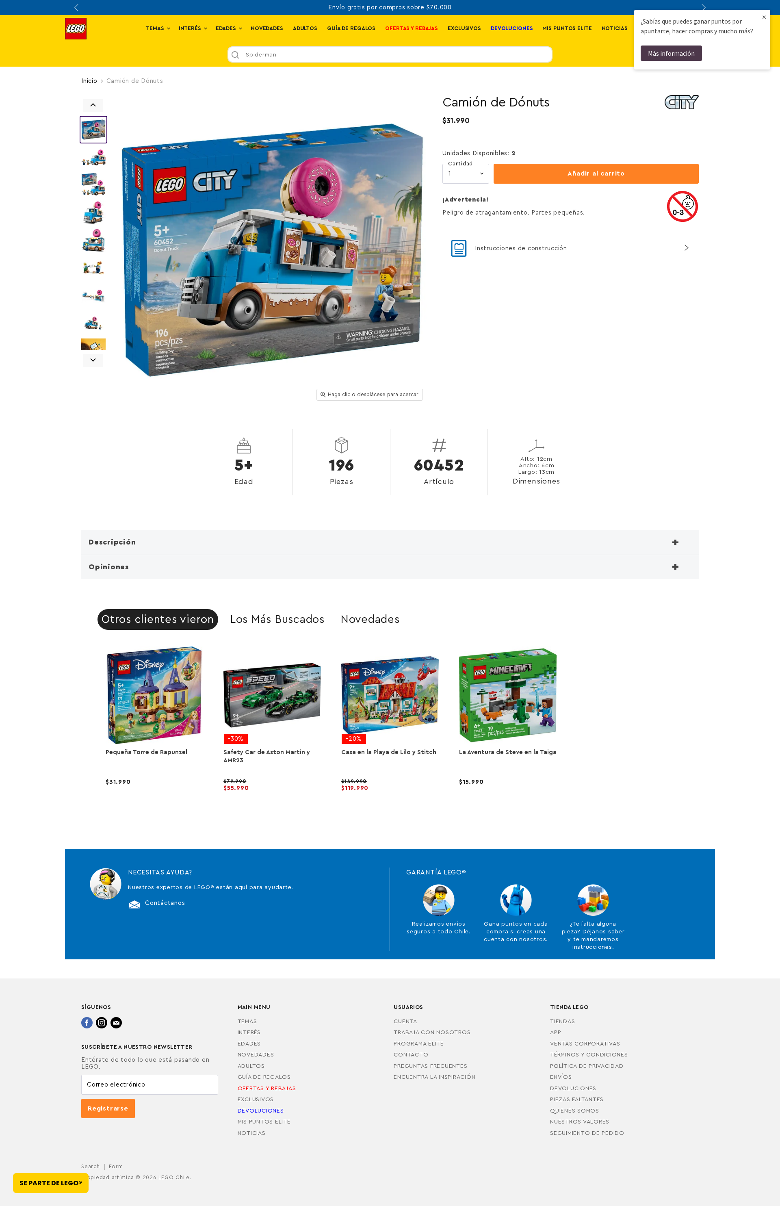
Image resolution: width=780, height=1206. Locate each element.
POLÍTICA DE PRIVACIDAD (587, 1066)
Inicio (89, 81)
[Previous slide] (77, 8)
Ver (154, 794)
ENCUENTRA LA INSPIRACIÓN (434, 1077)
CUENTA (405, 1021)
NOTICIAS (615, 28)
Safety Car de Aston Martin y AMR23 (266, 756)
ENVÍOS (561, 1077)
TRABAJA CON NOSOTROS (432, 1032)
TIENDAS (562, 1021)
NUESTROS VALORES (579, 1122)
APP (555, 1032)
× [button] (764, 17)
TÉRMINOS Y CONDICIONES (589, 1055)
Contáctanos (165, 903)
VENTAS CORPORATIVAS (585, 1044)
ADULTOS (305, 28)
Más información (671, 53)
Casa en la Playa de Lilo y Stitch (388, 752)
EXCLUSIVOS (464, 28)
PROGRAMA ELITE (419, 1044)
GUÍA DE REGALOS (351, 28)
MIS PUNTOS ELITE (567, 28)
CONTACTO (411, 1055)
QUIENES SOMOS (574, 1111)
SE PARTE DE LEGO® (51, 1183)
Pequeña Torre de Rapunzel (146, 752)
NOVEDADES (267, 28)
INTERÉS (191, 28)
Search (90, 1166)
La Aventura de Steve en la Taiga (508, 752)
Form (116, 1166)
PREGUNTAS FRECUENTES (430, 1066)
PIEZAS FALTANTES (577, 1099)
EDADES (227, 28)
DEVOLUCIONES (573, 1088)
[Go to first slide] (703, 8)
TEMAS (155, 28)
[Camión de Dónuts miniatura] (93, 130)
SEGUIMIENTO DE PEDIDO (587, 1133)
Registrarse (108, 1108)
